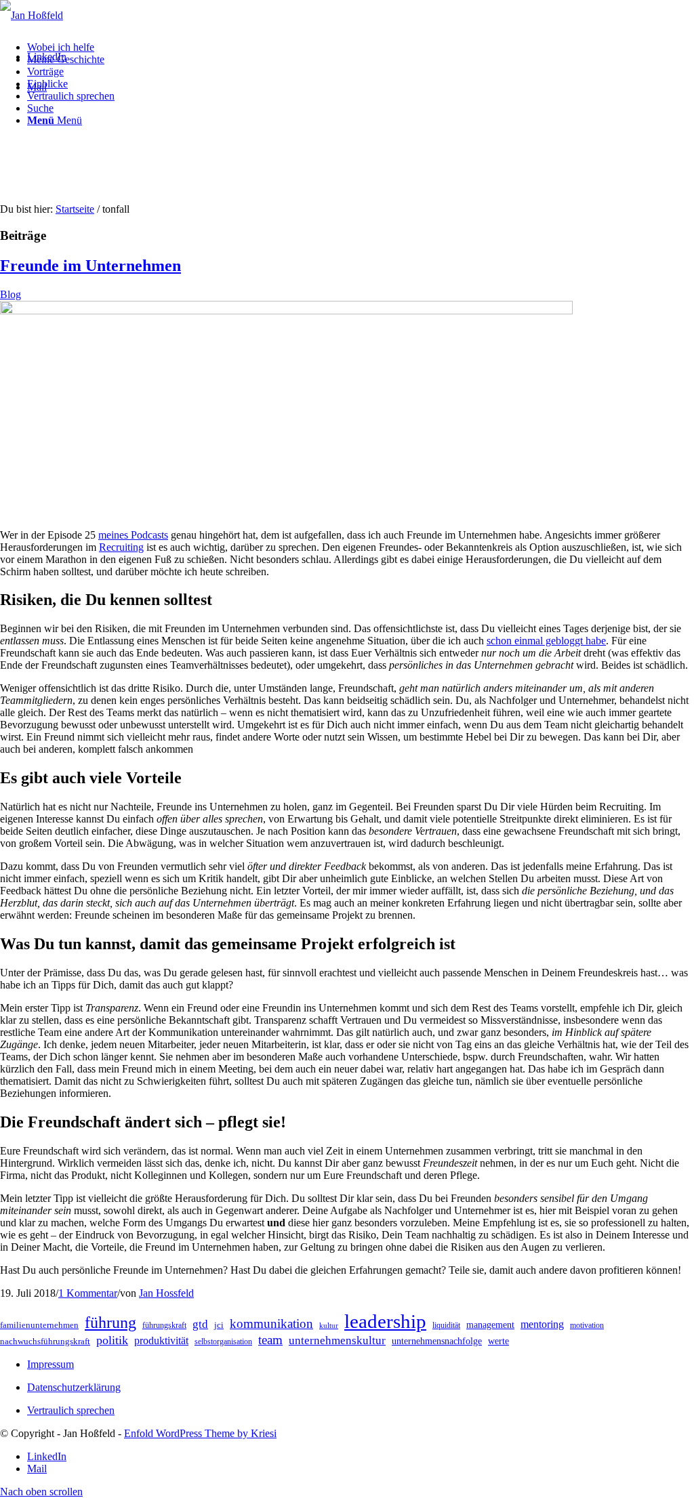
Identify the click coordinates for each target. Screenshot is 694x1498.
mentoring (542, 1324)
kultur (328, 1325)
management (490, 1325)
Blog (10, 294)
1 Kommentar (87, 1293)
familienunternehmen (39, 1325)
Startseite (75, 209)
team (270, 1340)
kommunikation (271, 1323)
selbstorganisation (223, 1341)
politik (112, 1340)
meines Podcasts (133, 535)
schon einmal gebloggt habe (546, 640)
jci (219, 1325)
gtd (200, 1324)
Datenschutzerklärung (74, 1387)
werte (498, 1341)
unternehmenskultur (337, 1340)
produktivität (161, 1340)
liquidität (446, 1325)
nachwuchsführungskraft (45, 1341)
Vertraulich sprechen (71, 1410)
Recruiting (121, 547)
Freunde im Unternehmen (90, 265)
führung (110, 1322)
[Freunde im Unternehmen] (286, 310)
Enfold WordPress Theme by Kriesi (200, 1433)
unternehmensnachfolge (437, 1341)
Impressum (50, 1364)
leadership (385, 1321)
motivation (587, 1325)
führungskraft (164, 1325)
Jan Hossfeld (166, 1293)
